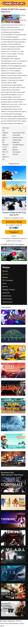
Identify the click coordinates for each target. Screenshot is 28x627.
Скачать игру (14, 221)
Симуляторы (6, 296)
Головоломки (7, 299)
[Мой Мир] (14, 228)
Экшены (5, 274)
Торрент (14, 232)
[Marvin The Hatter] (13, 335)
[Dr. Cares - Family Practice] (13, 441)
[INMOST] (13, 423)
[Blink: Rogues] (13, 370)
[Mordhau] (13, 484)
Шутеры (5, 271)
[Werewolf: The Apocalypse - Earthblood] (13, 537)
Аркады (5, 277)
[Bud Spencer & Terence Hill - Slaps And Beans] (13, 405)
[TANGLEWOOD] (13, 317)
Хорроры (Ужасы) (8, 289)
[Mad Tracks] (13, 352)
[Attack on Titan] (13, 591)
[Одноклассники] (12, 228)
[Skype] (18, 228)
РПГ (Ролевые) (7, 280)
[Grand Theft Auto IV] (13, 608)
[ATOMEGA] (13, 520)
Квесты (5, 286)
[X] (16, 228)
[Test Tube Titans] (13, 502)
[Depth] (13, 573)
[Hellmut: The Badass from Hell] (13, 388)
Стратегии (6, 293)
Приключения (7, 302)
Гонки (4, 283)
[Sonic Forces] (13, 459)
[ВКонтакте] (10, 228)
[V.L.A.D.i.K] (13, 555)
